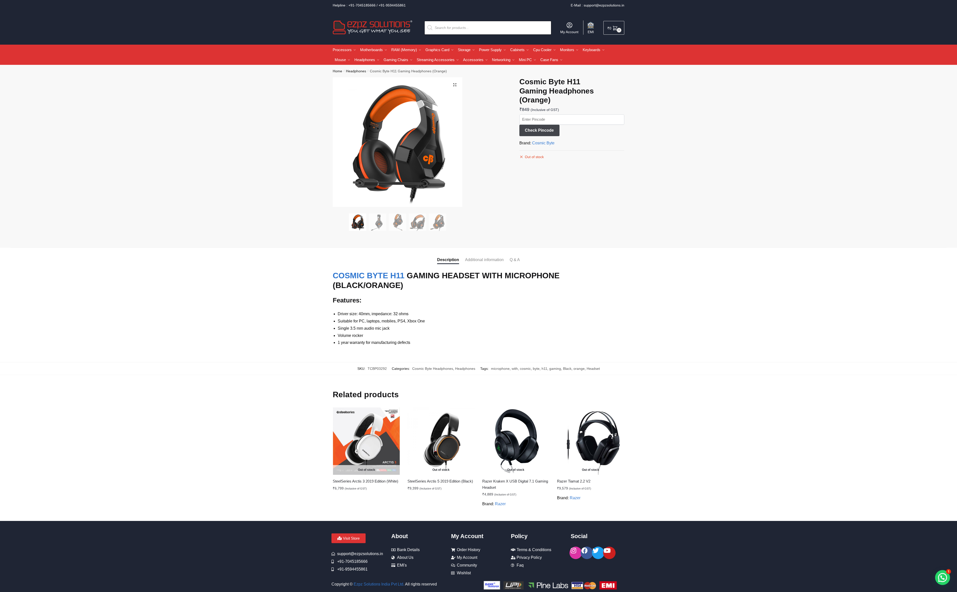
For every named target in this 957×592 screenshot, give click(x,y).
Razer (500, 504)
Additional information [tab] (484, 260)
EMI (591, 32)
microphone (500, 369)
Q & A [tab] (515, 260)
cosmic (525, 369)
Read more (366, 515)
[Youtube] (609, 553)
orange (579, 369)
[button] (455, 85)
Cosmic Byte (543, 143)
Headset (593, 369)
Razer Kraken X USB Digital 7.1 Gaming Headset (515, 484)
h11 (544, 369)
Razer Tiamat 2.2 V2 (573, 481)
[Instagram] (575, 553)
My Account (569, 32)
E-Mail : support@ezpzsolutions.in (597, 5)
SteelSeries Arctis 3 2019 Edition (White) (365, 481)
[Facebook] (587, 553)
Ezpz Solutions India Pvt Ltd (378, 584)
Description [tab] (448, 260)
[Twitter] (598, 553)
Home (337, 71)
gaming (555, 369)
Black (567, 369)
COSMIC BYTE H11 (368, 275)
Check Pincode (539, 130)
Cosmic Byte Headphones (432, 369)
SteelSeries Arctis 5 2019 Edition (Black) (440, 481)
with (515, 369)
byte (536, 369)
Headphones (356, 71)
